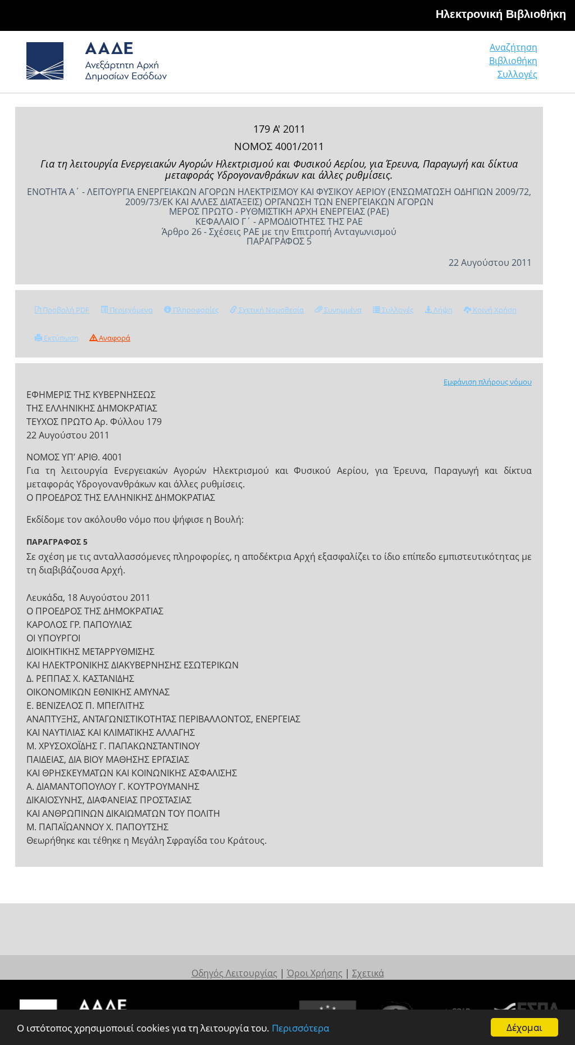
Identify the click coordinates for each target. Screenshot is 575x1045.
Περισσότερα (300, 1027)
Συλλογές (517, 74)
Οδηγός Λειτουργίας (234, 973)
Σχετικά (368, 973)
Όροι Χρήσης (315, 973)
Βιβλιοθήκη (513, 61)
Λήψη (442, 310)
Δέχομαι (524, 1027)
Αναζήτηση (513, 47)
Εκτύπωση (60, 338)
